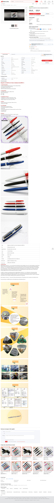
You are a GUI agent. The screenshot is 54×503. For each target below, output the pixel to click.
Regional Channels (36, 497)
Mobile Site (43, 497)
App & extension (44, 3)
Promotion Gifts (16, 481)
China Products (12, 497)
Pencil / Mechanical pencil (43, 480)
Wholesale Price (28, 497)
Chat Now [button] (48, 13)
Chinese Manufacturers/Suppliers (18, 497)
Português (15, 498)
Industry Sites (31, 497)
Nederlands (28, 498)
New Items (2, 480)
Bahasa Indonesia (47, 498)
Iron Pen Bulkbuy (3, 493)
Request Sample (43, 15)
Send (6, 441)
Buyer (36, 3)
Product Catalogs (11, 478)
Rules (52, 3)
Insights (45, 497)
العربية (31, 498)
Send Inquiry (35, 13)
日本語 (35, 498)
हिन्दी (36, 498)
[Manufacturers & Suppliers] (5, 1)
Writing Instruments (16, 480)
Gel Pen (7, 488)
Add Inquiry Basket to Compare (14, 28)
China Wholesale (24, 497)
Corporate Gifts (2, 481)
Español (12, 498)
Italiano (23, 498)
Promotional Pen (3, 488)
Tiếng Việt (44, 498)
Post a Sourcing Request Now (21, 441)
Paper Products (29, 480)
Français (17, 498)
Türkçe (41, 498)
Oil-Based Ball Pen (16, 488)
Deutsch (25, 498)
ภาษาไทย (39, 498)
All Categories (3, 3)
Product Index (39, 497)
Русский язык (20, 498)
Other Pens (11, 488)
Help (40, 3)
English (10, 498)
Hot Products (9, 497)
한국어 (33, 498)
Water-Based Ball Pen (25, 488)
